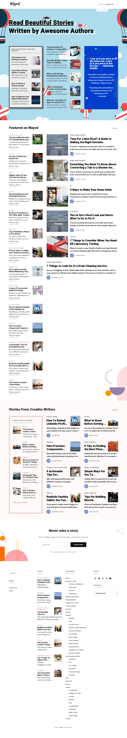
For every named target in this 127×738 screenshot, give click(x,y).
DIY (71, 186)
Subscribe (78, 545)
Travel (12, 173)
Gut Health (73, 634)
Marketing (13, 267)
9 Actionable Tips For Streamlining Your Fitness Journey (18, 346)
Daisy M (17, 354)
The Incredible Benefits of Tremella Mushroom (19, 139)
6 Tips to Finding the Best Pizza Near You (95, 447)
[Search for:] (21, 573)
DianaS (17, 298)
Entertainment (70, 600)
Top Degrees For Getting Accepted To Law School (19, 58)
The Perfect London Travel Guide (18, 383)
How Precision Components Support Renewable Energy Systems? (18, 327)
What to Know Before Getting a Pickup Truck (30, 446)
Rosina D (17, 335)
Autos (25, 442)
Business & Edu (43, 655)
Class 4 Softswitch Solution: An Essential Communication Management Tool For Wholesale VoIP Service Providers (57, 88)
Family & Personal (92, 467)
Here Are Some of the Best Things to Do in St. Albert (30, 461)
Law (66, 678)
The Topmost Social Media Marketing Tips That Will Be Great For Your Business (18, 270)
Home (101, 4)
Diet (70, 621)
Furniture (72, 668)
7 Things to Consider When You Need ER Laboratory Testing (93, 242)
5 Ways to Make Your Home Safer (91, 190)
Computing (73, 690)
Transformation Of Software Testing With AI (56, 48)
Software (72, 709)
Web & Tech (73, 712)
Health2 (12, 229)
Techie (11, 191)
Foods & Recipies (16, 135)
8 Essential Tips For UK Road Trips (30, 476)
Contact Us (109, 4)
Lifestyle (68, 681)
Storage (72, 675)
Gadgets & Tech (75, 693)
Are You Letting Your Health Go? (18, 157)
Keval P (17, 279)
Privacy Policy (72, 552)
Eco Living (72, 665)
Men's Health (73, 640)
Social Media (14, 304)
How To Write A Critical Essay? (18, 85)
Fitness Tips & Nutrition (19, 342)
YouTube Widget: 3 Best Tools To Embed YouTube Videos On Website (57, 61)
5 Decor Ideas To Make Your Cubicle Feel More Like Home (19, 252)
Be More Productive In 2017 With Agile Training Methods (19, 214)
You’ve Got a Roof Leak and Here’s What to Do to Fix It (91, 217)
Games (71, 696)
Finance (40, 670)
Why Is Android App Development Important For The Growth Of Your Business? (57, 75)
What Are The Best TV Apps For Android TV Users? (56, 101)
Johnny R (18, 185)
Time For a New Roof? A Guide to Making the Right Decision (91, 140)
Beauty (71, 618)
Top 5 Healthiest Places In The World (19, 233)
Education (72, 587)
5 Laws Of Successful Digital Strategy (18, 289)
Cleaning (74, 211)
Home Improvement (17, 248)
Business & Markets (76, 584)
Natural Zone (74, 646)
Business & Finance (72, 596)
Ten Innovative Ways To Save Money (43, 674)
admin (17, 203)
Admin (17, 260)
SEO (70, 703)
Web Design (73, 715)
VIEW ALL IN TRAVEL (20, 502)
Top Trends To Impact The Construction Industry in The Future (44, 659)
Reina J (17, 316)
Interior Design (74, 672)
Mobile (71, 699)
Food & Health (90, 442)
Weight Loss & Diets (76, 650)
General (12, 210)
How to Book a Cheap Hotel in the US (29, 491)
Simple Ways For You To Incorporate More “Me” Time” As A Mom (94, 473)
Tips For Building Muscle (95, 498)
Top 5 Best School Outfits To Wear (19, 71)
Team (17, 147)
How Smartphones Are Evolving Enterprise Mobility (18, 195)
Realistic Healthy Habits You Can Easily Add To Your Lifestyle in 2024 (19, 365)
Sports (67, 684)
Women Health (74, 653)
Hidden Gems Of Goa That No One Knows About (18, 176)
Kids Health (73, 637)
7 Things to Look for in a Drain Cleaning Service (77, 266)
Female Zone (73, 624)
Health (12, 154)
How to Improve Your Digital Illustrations (20, 98)
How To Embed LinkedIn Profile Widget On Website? (19, 308)
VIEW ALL (114, 128)
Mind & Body (73, 643)
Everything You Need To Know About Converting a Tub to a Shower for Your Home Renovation (93, 166)
